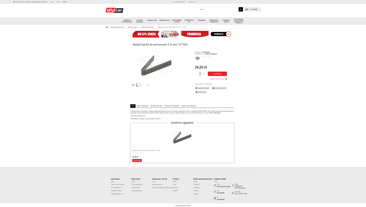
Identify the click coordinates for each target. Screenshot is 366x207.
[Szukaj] (241, 9)
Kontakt (64, 2)
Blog (51, 2)
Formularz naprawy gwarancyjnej (162, 187)
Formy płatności (116, 187)
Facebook (196, 184)
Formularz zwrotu (157, 184)
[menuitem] (127, 21)
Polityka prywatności (117, 194)
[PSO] (197, 58)
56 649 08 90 (19, 2)
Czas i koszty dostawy (118, 184)
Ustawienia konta (136, 190)
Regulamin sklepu (116, 190)
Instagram (196, 187)
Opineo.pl (175, 187)
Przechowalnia (135, 187)
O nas (57, 2)
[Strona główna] (114, 10)
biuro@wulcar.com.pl (41, 2)
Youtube (196, 190)
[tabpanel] (182, 115)
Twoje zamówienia (137, 184)
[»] (107, 27)
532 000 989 (28, 2)
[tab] (133, 106)
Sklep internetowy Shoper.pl (183, 205)
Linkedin (195, 194)
